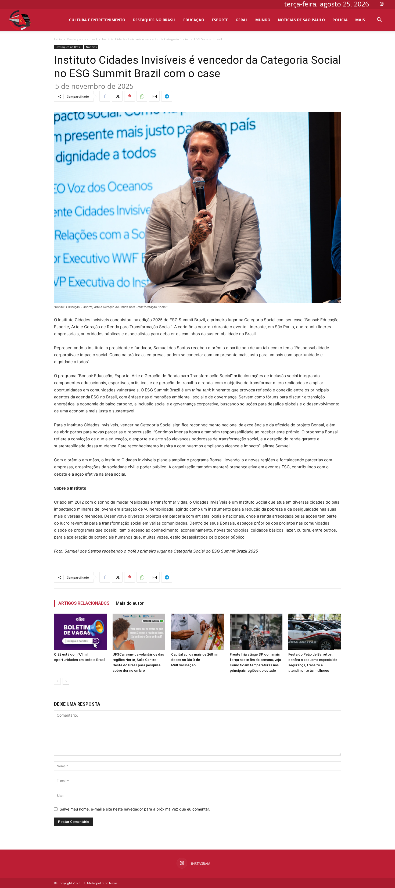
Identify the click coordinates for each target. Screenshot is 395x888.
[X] (117, 96)
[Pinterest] (129, 96)
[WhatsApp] (142, 96)
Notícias (91, 47)
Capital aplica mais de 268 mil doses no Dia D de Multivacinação (194, 659)
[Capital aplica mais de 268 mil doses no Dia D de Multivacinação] (197, 632)
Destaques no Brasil (154, 19)
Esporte (220, 19)
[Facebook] (104, 96)
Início (58, 39)
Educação (193, 19)
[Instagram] (382, 4)
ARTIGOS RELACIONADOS (83, 603)
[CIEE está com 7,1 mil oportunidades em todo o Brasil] (80, 632)
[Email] (154, 96)
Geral (242, 19)
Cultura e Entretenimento (97, 19)
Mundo (262, 19)
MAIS (360, 19)
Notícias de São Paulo (301, 19)
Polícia (340, 19)
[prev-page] (57, 681)
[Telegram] (166, 96)
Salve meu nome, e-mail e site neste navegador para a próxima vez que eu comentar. (135, 809)
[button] (379, 20)
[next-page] (66, 681)
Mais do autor (130, 603)
